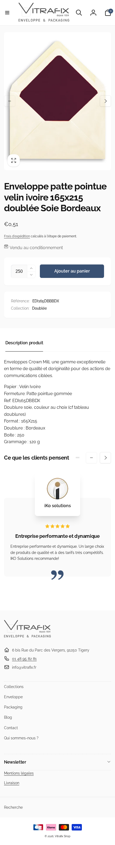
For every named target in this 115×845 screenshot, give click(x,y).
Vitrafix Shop (62, 836)
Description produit (24, 342)
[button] (7, 13)
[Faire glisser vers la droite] (105, 101)
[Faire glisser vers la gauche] (9, 101)
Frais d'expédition (17, 236)
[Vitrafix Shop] (27, 636)
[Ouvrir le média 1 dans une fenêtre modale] (57, 101)
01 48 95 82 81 (24, 659)
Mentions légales (19, 773)
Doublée (39, 308)
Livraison (11, 783)
